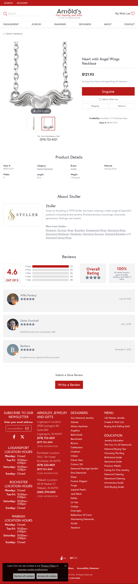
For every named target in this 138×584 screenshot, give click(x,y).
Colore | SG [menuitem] (77, 464)
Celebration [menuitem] (77, 447)
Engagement (11, 24)
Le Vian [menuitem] (74, 502)
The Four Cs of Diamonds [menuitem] (118, 444)
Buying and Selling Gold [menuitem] (117, 426)
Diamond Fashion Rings (59, 237)
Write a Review (69, 384)
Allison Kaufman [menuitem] (79, 426)
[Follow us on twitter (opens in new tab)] (22, 437)
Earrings (61, 230)
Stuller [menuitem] (74, 523)
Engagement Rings (96, 230)
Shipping (95, 106)
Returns (122, 106)
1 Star (28, 280)
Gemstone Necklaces (57, 234)
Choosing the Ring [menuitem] (114, 453)
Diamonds (60, 24)
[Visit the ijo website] (73, 558)
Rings (70, 230)
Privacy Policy (48, 565)
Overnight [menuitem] (76, 510)
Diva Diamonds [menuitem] (78, 472)
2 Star (28, 276)
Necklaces (76, 234)
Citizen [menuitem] (74, 455)
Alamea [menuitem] (74, 422)
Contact (129, 24)
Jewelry (36, 24)
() (71, 266)
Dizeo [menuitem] (74, 476)
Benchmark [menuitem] (76, 438)
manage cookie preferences (33, 569)
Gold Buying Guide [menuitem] (114, 486)
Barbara (25, 346)
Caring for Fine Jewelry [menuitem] (116, 470)
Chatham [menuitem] (75, 451)
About (107, 24)
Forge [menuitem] (74, 485)
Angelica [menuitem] (75, 430)
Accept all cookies (47, 576)
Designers (85, 24)
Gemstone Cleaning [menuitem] (114, 478)
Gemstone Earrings (93, 234)
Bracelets (80, 230)
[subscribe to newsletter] (27, 428)
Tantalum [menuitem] (75, 527)
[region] (41, 77)
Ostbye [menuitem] (74, 506)
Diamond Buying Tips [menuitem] (115, 448)
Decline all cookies (24, 576)
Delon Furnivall (29, 320)
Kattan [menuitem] (74, 498)
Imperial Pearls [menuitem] (78, 489)
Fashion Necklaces (14, 33)
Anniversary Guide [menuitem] (113, 482)
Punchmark (75, 578)
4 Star (28, 269)
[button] (8, 3)
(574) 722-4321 (48, 139)
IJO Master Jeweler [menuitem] (114, 417)
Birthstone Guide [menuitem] (113, 457)
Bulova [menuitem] (74, 443)
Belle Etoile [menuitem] (76, 434)
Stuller (73, 168)
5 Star (28, 266)
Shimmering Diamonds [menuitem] (82, 519)
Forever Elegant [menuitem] (79, 481)
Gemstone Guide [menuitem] (113, 461)
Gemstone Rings (117, 230)
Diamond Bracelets (115, 234)
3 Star (28, 273)
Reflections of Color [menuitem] (81, 514)
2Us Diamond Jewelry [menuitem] (82, 417)
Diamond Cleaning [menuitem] (114, 474)
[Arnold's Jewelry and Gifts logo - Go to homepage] (69, 13)
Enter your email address (18, 422)
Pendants (51, 230)
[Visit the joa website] (63, 558)
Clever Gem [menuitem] (77, 460)
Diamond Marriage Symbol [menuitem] (84, 468)
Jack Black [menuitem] (76, 493)
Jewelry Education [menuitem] (114, 440)
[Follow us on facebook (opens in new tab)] (14, 437)
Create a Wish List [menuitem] (114, 422)
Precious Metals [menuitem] (112, 465)
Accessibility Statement (88, 568)
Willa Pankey (28, 295)
